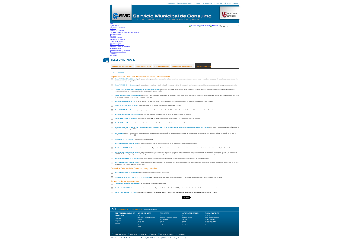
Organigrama (118, 218)
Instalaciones (118, 222)
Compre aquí (141, 221)
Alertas (139, 226)
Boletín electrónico (233, 3)
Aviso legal (219, 3)
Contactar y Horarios (185, 3)
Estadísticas (118, 220)
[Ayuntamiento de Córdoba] (230, 19)
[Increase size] (194, 25)
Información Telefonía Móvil (122, 66)
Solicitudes (184, 219)
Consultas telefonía (161, 66)
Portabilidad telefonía (209, 223)
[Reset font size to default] (214, 25)
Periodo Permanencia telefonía (212, 217)
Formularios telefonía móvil (182, 66)
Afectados (140, 224)
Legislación (162, 224)
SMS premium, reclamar (210, 221)
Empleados (117, 223)
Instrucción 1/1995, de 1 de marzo (126, 192)
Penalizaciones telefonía (210, 216)
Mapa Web (208, 3)
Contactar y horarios (187, 217)
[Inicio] (121, 21)
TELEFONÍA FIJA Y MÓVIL (125, 209)
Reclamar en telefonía (210, 219)
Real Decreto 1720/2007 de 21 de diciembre (127, 188)
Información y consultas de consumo (168, 217)
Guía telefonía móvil (143, 66)
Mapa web (184, 223)
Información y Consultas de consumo (146, 217)
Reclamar (140, 216)
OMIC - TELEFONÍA (118, 72)
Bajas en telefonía (209, 224)
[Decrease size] (204, 25)
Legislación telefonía (203, 66)
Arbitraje (140, 219)
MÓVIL (138, 209)
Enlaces (198, 3)
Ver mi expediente (142, 223)
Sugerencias (171, 3)
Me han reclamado (164, 216)
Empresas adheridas (165, 223)
